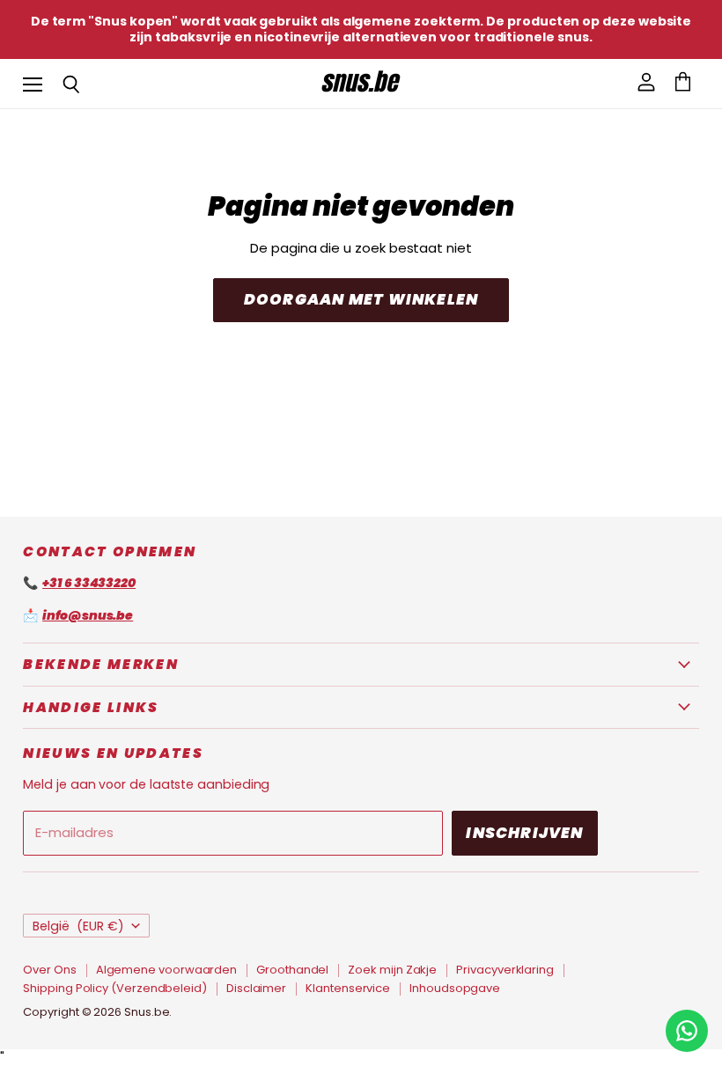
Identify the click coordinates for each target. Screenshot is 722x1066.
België (78, 926)
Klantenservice (348, 988)
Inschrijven (524, 832)
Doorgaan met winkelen (361, 299)
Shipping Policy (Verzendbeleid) (115, 988)
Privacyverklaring (505, 969)
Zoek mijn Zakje (392, 969)
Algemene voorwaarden (167, 969)
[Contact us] (687, 1031)
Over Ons (49, 969)
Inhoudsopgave (454, 988)
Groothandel (292, 969)
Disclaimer (256, 988)
